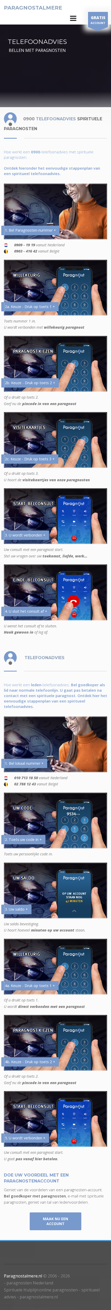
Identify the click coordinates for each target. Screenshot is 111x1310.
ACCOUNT (98, 20)
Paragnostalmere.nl (23, 1276)
